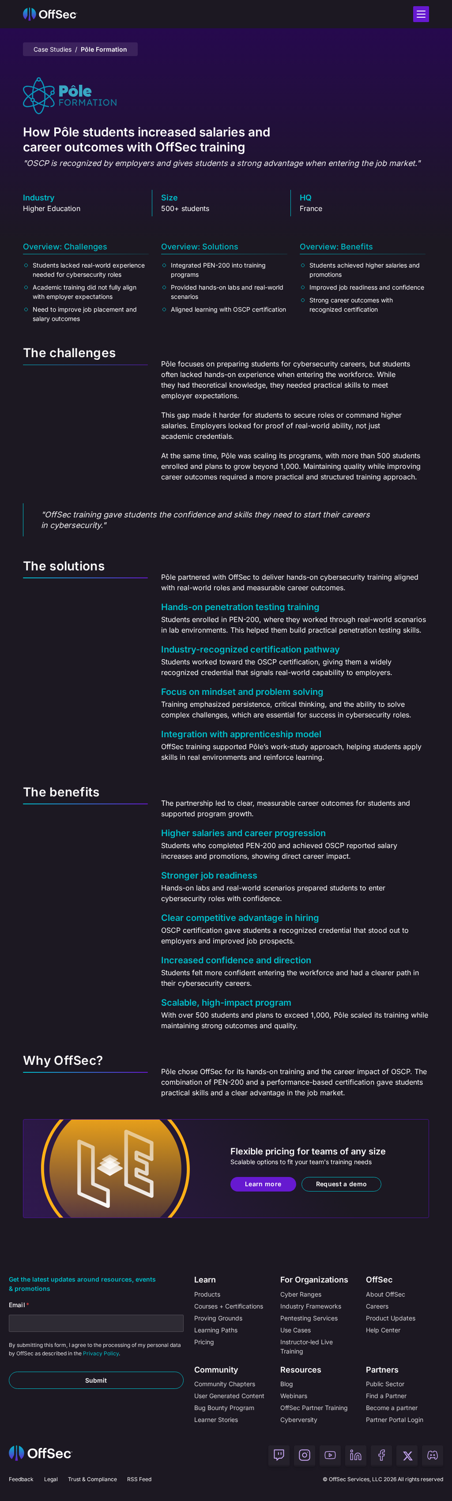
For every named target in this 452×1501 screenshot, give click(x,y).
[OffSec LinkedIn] (355, 1456)
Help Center (383, 1330)
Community (216, 1369)
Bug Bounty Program (224, 1407)
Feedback (21, 1479)
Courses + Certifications (228, 1306)
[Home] (40, 1456)
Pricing (204, 1342)
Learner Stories (216, 1419)
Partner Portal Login (394, 1419)
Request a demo (341, 1184)
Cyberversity (298, 1419)
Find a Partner (386, 1395)
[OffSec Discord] (432, 1456)
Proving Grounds (218, 1318)
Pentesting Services (309, 1318)
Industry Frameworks (310, 1306)
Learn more (263, 1184)
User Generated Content (229, 1395)
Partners (382, 1369)
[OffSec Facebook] (381, 1456)
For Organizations (314, 1279)
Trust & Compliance (92, 1479)
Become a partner (392, 1407)
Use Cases (295, 1330)
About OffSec (385, 1294)
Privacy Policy (101, 1353)
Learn (205, 1279)
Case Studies (53, 49)
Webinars (293, 1395)
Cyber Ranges (300, 1294)
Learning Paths (215, 1330)
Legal (51, 1479)
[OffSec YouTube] (330, 1456)
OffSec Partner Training (314, 1407)
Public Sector (385, 1384)
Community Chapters (224, 1384)
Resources (300, 1369)
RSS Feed (139, 1479)
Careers (377, 1306)
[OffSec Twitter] (407, 1456)
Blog (286, 1384)
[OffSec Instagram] (304, 1456)
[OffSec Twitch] (279, 1456)
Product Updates (390, 1318)
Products (207, 1294)
